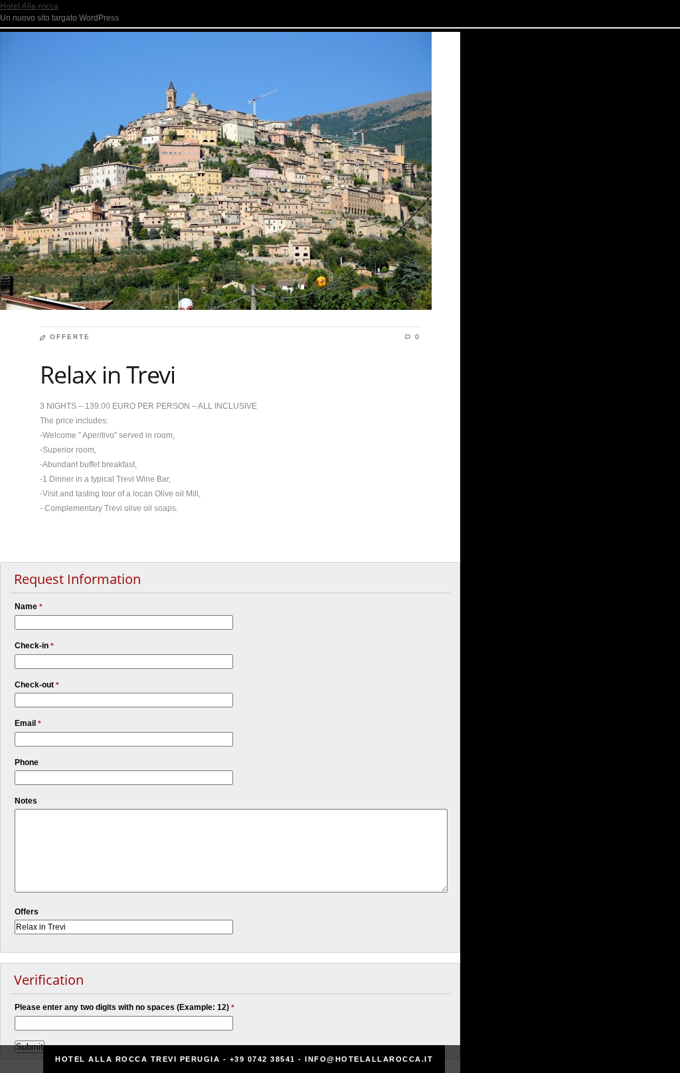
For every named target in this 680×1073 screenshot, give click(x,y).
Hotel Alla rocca (29, 5)
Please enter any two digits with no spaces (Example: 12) (124, 1008)
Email (28, 724)
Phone (27, 762)
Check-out (37, 685)
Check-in (34, 646)
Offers (27, 911)
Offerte (70, 336)
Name (28, 607)
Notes (26, 801)
